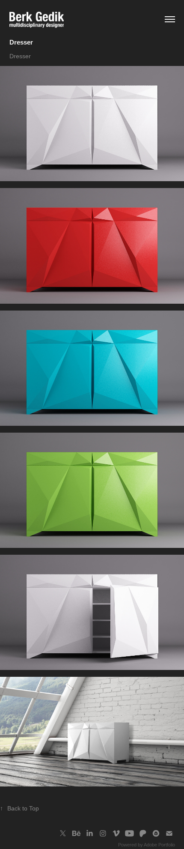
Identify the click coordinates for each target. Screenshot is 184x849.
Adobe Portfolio (159, 844)
